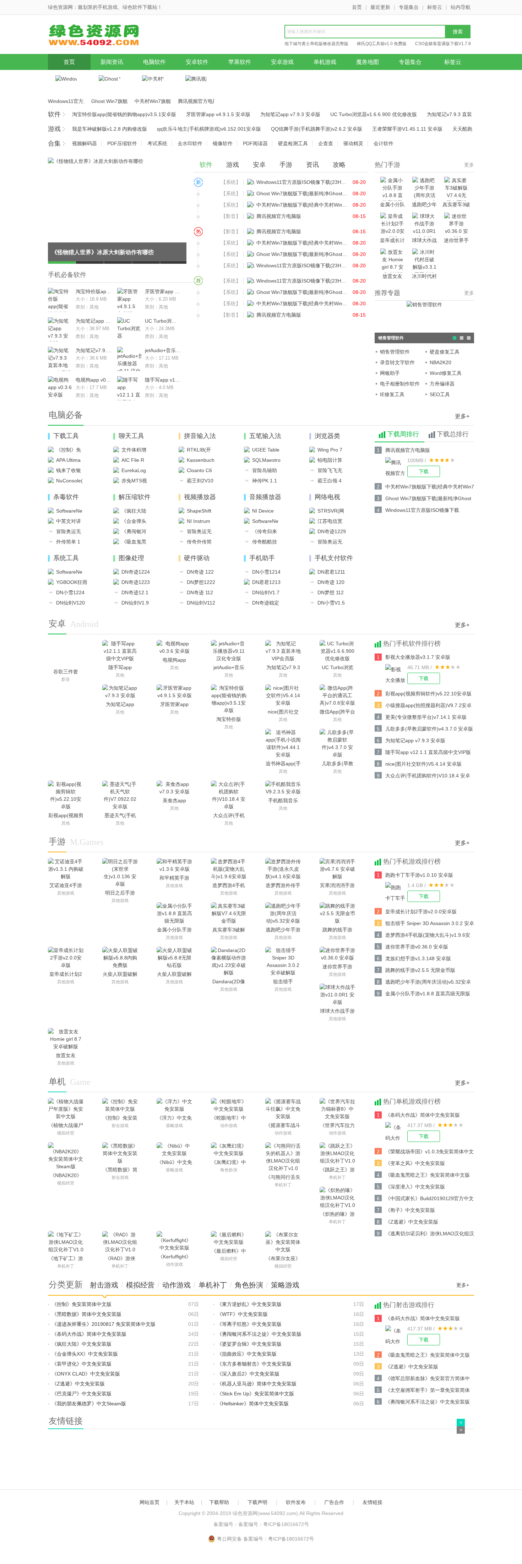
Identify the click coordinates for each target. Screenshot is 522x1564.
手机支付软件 (334, 558)
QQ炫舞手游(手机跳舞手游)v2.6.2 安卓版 (316, 129)
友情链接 (372, 1502)
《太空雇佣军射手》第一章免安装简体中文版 (427, 1391)
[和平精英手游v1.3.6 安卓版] (174, 865)
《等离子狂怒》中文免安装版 (249, 1324)
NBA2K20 (440, 362)
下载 (424, 471)
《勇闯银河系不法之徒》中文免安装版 (259, 1334)
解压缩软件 (135, 497)
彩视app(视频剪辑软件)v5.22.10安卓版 (428, 693)
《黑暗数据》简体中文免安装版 (86, 1314)
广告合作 (334, 1502)
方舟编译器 (442, 384)
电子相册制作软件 (400, 384)
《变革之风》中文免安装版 (415, 1163)
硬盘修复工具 (445, 352)
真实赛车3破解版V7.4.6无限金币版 (456, 205)
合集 (54, 143)
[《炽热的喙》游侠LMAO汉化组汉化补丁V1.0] (337, 1198)
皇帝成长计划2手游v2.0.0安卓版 (392, 240)
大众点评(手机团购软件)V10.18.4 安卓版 (427, 777)
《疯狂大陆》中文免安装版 (82, 1344)
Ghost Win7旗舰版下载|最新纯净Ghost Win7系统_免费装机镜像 (109, 101)
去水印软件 (190, 143)
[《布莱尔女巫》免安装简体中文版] (283, 1242)
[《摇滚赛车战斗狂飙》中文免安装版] (283, 1109)
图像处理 (131, 558)
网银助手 (390, 373)
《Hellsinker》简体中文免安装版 (253, 1403)
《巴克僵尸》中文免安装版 (82, 1393)
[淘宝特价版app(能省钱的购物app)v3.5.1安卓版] (228, 699)
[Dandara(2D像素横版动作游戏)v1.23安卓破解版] (228, 961)
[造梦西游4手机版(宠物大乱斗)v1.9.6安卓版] (228, 869)
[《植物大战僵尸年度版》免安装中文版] (65, 1109)
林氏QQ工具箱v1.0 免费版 (382, 43)
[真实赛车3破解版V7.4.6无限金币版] (228, 914)
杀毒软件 (66, 497)
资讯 (312, 164)
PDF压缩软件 (122, 143)
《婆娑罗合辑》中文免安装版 (249, 1344)
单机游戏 (325, 62)
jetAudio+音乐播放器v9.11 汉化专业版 (163, 350)
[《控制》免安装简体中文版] (120, 1105)
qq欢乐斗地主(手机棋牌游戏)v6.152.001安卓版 (209, 129)
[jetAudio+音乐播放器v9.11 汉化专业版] (228, 651)
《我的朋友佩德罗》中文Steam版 (89, 1403)
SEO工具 (440, 394)
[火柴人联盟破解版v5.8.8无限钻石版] (174, 958)
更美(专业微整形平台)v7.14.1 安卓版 (426, 717)
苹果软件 (239, 62)
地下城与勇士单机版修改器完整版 (316, 43)
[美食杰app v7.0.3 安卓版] (174, 788)
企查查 (325, 143)
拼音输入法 (200, 435)
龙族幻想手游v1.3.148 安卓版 (418, 958)
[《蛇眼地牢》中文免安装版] (228, 1105)
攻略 (339, 164)
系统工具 (66, 558)
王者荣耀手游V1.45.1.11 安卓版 (407, 129)
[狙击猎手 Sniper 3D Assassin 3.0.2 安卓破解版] (283, 961)
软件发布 (296, 1502)
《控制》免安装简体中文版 (82, 1304)
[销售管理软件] (424, 304)
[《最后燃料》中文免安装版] (228, 1238)
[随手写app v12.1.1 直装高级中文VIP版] (120, 651)
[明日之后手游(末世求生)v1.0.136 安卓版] (120, 873)
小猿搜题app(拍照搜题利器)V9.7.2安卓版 (428, 706)
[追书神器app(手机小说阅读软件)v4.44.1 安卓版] (283, 744)
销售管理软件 (395, 352)
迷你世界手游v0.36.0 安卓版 (456, 240)
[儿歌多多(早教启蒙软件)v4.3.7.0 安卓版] (337, 744)
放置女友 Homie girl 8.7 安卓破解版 (392, 276)
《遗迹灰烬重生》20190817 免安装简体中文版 (104, 1324)
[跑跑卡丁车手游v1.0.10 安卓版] (396, 892)
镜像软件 (223, 143)
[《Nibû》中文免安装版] (174, 1150)
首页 (357, 7)
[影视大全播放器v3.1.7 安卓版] (396, 674)
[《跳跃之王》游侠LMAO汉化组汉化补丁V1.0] (337, 1153)
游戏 (54, 128)
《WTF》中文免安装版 (242, 1314)
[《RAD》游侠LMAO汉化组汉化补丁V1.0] (120, 1242)
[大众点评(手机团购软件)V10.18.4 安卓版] (228, 795)
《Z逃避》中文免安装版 (411, 1222)
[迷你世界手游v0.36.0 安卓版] (337, 954)
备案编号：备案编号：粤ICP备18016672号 (261, 1524)
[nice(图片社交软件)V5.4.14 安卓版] (283, 696)
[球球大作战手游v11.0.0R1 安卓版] (337, 995)
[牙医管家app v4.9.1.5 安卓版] (174, 692)
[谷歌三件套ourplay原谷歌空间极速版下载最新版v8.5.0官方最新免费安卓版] (66, 653)
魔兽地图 (367, 62)
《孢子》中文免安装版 (410, 1210)
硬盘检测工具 (293, 143)
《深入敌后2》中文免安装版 (248, 1374)
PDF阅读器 (255, 143)
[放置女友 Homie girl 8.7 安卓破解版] (65, 1039)
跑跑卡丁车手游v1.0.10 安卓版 (419, 875)
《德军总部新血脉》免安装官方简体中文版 (427, 1380)
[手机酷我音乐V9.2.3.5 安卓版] (283, 788)
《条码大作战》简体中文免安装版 (422, 1115)
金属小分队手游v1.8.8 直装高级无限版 (392, 205)
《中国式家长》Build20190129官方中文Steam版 (429, 1200)
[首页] (103, 36)
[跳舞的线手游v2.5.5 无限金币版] (337, 914)
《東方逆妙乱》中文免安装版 (249, 1304)
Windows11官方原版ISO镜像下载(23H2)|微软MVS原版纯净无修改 (66, 101)
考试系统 (157, 143)
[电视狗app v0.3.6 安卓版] (174, 647)
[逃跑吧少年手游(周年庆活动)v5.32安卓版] (283, 914)
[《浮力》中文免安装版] (174, 1105)
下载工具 (66, 435)
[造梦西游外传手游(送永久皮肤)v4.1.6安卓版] (283, 869)
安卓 (259, 164)
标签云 (434, 7)
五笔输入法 (265, 435)
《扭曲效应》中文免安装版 (247, 1354)
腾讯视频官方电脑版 (196, 101)
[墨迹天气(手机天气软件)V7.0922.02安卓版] (120, 795)
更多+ (462, 416)
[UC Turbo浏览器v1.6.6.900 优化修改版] (337, 651)
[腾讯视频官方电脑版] (396, 467)
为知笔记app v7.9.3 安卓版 (290, 114)
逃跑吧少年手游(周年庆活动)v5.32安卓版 (424, 205)
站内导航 (461, 7)
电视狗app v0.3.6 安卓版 (94, 380)
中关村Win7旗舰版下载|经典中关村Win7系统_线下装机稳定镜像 (153, 101)
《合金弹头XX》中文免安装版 (85, 1354)
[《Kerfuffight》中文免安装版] (174, 1241)
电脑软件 (154, 62)
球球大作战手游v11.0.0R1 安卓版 (424, 240)
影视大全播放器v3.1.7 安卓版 (417, 657)
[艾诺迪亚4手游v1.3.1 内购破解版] (65, 869)
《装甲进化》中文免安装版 (82, 1364)
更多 (469, 165)
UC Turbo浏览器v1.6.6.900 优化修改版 (373, 114)
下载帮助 (219, 1502)
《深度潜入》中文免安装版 (415, 1187)
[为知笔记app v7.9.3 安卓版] (120, 692)
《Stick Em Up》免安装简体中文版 (255, 1393)
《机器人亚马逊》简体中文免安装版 (257, 1384)
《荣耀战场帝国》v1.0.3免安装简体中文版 (429, 1153)
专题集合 (409, 7)
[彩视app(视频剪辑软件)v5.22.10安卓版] (65, 795)
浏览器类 (327, 435)
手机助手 (262, 558)
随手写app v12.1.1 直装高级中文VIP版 (163, 380)
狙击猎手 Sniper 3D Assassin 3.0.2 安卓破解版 (429, 924)
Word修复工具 (446, 373)
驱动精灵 (353, 143)
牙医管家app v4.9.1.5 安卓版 (218, 114)
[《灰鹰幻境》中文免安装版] (228, 1150)
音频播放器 (265, 497)
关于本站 (184, 1502)
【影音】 (231, 216)
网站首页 (149, 1502)
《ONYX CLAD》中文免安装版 (86, 1374)
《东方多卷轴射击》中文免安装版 (254, 1364)
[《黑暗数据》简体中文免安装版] (120, 1153)
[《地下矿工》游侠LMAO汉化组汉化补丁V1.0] (65, 1242)
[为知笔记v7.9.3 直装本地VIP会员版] (283, 651)
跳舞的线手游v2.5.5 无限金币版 (420, 970)
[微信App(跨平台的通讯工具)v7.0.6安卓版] (337, 696)
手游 (285, 164)
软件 (54, 114)
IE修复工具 (392, 394)
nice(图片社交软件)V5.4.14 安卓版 (423, 764)
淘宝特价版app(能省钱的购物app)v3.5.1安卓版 (124, 114)
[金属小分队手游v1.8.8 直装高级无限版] (174, 914)
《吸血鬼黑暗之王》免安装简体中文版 (427, 1175)
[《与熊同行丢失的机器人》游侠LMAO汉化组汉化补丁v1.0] (283, 1157)
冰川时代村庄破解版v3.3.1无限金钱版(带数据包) (424, 276)
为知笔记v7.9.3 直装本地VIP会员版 (94, 350)
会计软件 (383, 143)
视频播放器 (200, 497)
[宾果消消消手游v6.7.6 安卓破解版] (337, 869)
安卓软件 (197, 62)
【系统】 (231, 182)
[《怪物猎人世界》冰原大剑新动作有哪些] (95, 161)
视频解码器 (84, 143)
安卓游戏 (282, 62)
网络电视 (327, 497)
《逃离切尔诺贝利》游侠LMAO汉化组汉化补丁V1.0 (429, 1235)
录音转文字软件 (397, 362)
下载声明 (257, 1502)
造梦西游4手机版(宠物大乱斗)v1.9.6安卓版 (427, 936)
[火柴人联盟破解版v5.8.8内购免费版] (120, 958)
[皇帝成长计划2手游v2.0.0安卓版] (65, 958)
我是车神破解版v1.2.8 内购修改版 (109, 129)
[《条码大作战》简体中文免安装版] (396, 1132)
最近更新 (380, 7)
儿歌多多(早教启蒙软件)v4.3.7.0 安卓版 (429, 729)
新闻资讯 (111, 62)
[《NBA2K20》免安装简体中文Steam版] (65, 1156)
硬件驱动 (197, 558)
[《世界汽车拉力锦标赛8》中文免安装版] (337, 1109)
